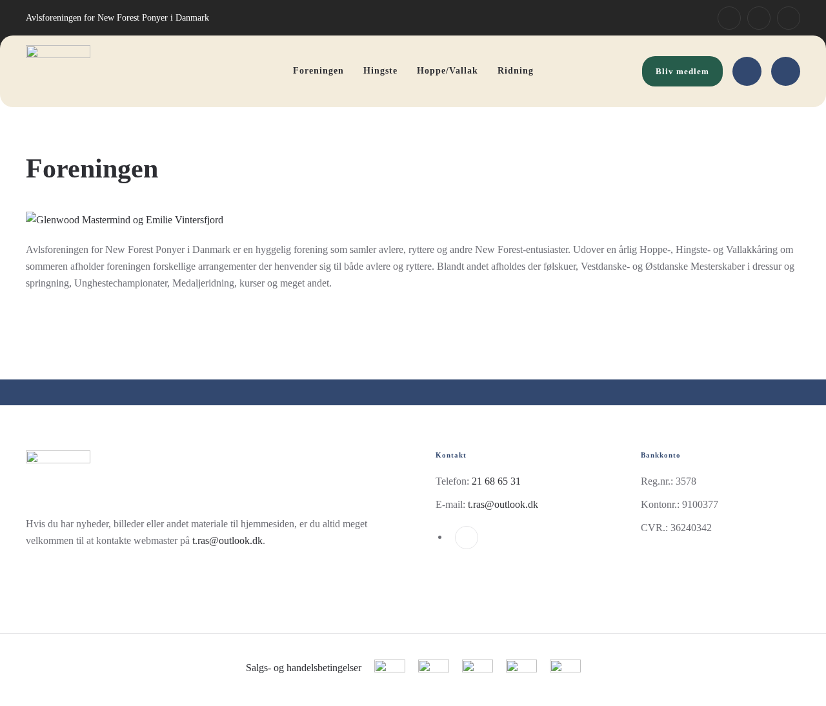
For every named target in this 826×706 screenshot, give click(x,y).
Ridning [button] (516, 71)
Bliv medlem (682, 71)
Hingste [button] (380, 71)
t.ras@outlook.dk (227, 540)
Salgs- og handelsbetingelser (303, 667)
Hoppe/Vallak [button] (447, 71)
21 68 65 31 (496, 481)
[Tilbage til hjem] (58, 71)
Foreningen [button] (318, 71)
